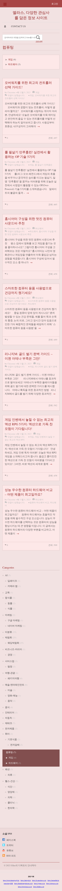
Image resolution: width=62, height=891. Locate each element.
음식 (7, 707)
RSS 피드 (11, 855)
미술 (10, 690)
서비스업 (9, 661)
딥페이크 (12, 580)
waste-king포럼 (8, 883)
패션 (7, 769)
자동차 (8, 717)
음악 (10, 700)
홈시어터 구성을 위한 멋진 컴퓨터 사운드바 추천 (30, 233)
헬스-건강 (10, 781)
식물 (10, 608)
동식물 (8, 597)
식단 (10, 786)
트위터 (9, 845)
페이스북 (11, 839)
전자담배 (14, 744)
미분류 (8, 631)
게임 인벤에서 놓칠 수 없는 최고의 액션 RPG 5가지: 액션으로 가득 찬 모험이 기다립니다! (29, 424)
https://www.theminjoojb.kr (11, 880)
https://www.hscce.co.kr (25, 887)
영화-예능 (13, 695)
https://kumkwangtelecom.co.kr (23, 883)
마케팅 (8, 614)
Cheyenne (11, 92)
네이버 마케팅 (15, 625)
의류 (10, 774)
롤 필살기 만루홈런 (43, 164)
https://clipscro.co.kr (52, 883)
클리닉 (11, 802)
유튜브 (9, 850)
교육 (7, 592)
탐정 (10, 666)
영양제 (11, 791)
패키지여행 (13, 678)
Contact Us (18, 26)
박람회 (8, 637)
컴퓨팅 (9, 752)
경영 (10, 654)
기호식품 (12, 739)
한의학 (11, 807)
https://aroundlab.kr (53, 880)
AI (6, 575)
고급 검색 (39, 41)
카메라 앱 (12, 585)
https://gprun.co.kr (39, 883)
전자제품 (9, 728)
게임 (10, 59)
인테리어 (9, 712)
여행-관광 (10, 672)
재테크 (8, 723)
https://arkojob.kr (26, 880)
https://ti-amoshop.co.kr (39, 880)
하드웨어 (12, 64)
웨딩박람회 (13, 642)
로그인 (54, 3)
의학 (10, 797)
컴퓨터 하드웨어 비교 (39, 502)
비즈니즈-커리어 (13, 649)
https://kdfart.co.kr (38, 887)
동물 (10, 603)
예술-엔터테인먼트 (14, 684)
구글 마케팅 (14, 620)
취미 (7, 733)
